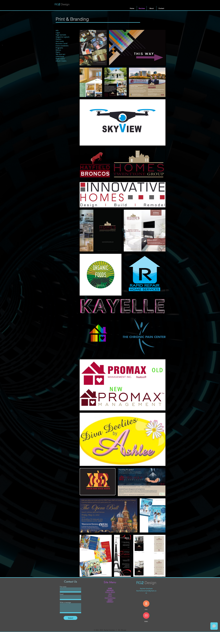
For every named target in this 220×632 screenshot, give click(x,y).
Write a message (65, 602)
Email (61, 594)
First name (63, 586)
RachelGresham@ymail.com (146, 592)
